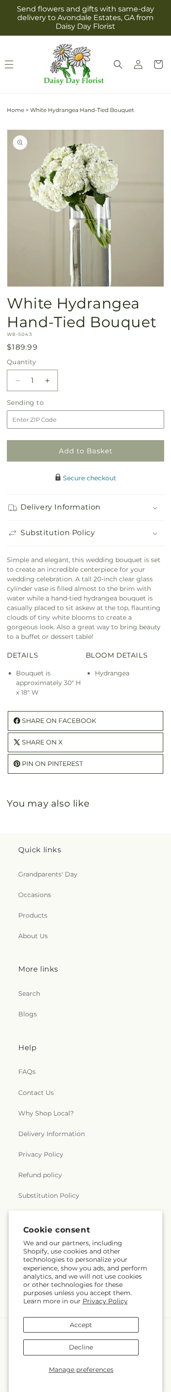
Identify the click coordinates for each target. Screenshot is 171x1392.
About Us (33, 936)
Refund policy (40, 1175)
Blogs (27, 1014)
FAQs (27, 1072)
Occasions (34, 895)
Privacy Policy (105, 1301)
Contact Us (36, 1093)
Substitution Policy (48, 1195)
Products (32, 915)
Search (29, 993)
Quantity (21, 362)
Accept (81, 1325)
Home (15, 109)
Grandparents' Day (48, 874)
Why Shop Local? (46, 1113)
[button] (118, 64)
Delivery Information (51, 1134)
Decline (81, 1347)
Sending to (39, 403)
